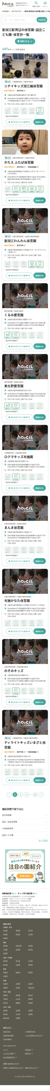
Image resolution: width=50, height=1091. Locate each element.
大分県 (18, 1014)
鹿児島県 (6, 1018)
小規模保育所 (7, 828)
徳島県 (30, 999)
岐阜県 (18, 972)
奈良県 (18, 987)
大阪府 (5, 984)
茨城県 (18, 949)
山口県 (18, 999)
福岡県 (5, 1010)
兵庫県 (18, 984)
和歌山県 (31, 987)
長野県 (30, 965)
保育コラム (7, 1027)
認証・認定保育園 (9, 821)
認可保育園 (6, 815)
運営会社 (28, 1053)
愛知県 (5, 972)
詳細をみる (40, 122)
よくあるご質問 (8, 1053)
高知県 (30, 1003)
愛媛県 (18, 1003)
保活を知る (7, 1031)
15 (35, 795)
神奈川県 (19, 946)
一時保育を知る (30, 1031)
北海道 (5, 930)
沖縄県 (18, 1018)
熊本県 (5, 1014)
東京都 (5, 946)
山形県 (30, 934)
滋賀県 (5, 987)
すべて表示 (43, 840)
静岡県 (30, 972)
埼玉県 (30, 946)
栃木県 (30, 949)
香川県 (5, 1003)
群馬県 (5, 953)
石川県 (30, 961)
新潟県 (5, 961)
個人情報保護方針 (9, 1057)
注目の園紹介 (7, 1039)
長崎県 (30, 1010)
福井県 (5, 965)
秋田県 (18, 934)
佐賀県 (18, 1010)
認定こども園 (7, 835)
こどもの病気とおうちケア (34, 1035)
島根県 (18, 995)
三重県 (5, 976)
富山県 (18, 961)
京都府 (30, 984)
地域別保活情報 (8, 1035)
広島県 (5, 999)
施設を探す (7, 924)
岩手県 (30, 930)
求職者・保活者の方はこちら (12, 1068)
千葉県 (5, 949)
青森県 (18, 930)
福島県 (5, 938)
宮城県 (5, 934)
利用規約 (28, 1050)
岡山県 (30, 995)
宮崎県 (30, 1014)
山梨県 (18, 965)
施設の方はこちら (31, 1068)
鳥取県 (5, 995)
